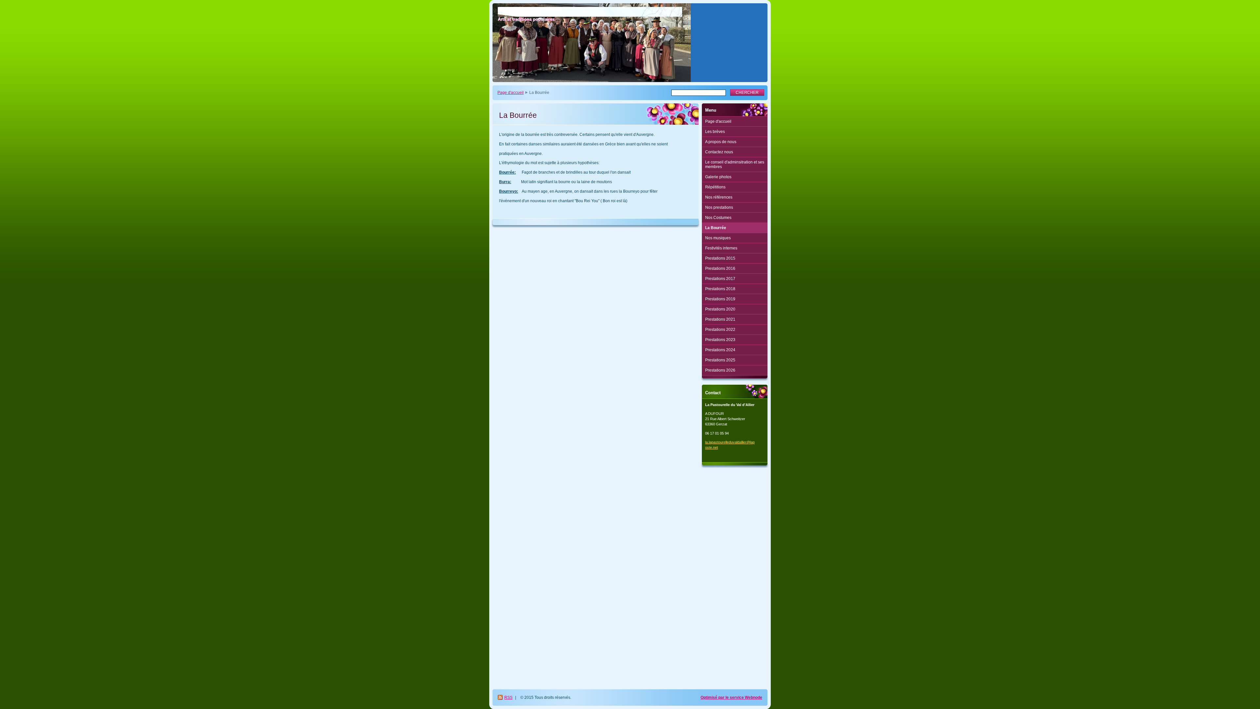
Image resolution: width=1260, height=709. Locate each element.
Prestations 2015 (720, 258)
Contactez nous (719, 152)
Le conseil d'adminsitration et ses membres (734, 164)
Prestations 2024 (720, 350)
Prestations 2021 (720, 319)
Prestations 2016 (720, 268)
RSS (508, 697)
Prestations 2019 (720, 299)
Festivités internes (721, 248)
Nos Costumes (718, 217)
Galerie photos (718, 177)
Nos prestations (719, 207)
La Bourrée (715, 228)
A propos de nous (720, 142)
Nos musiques (718, 238)
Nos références (718, 197)
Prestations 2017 (720, 278)
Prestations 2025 (720, 360)
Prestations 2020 (720, 309)
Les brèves (715, 131)
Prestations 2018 (720, 289)
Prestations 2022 (720, 329)
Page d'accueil (510, 92)
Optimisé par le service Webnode (731, 697)
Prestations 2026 (720, 370)
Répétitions (715, 187)
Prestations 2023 (720, 339)
